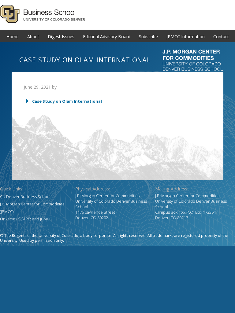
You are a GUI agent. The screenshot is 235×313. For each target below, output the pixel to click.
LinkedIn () (15, 219)
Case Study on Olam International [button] (67, 101)
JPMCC (46, 219)
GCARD (117, 14)
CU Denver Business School (25, 196)
